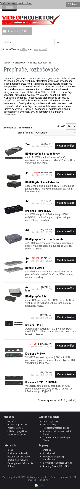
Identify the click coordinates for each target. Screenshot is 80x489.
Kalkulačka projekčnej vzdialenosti (53, 458)
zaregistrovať (40, 49)
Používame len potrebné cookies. (16, 3)
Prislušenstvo (18, 62)
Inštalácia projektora (17, 431)
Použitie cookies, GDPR (18, 456)
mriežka (27, 127)
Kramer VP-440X (35, 353)
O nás (10, 449)
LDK (74, 477)
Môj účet (11, 421)
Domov (7, 62)
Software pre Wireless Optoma (57, 462)
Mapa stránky (49, 424)
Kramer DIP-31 (34, 325)
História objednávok (17, 424)
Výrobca (47, 449)
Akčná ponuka (50, 453)
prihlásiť (23, 49)
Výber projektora (15, 427)
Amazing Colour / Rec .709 (55, 466)
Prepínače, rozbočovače (39, 62)
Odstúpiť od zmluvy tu (17, 460)
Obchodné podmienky (17, 453)
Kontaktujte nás (50, 421)
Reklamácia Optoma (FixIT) (56, 427)
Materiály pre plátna (16, 434)
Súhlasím (73, 4)
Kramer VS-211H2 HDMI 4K (41, 382)
